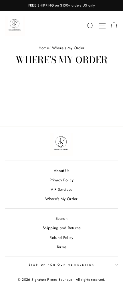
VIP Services (61, 189)
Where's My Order (61, 199)
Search (61, 218)
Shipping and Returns (61, 228)
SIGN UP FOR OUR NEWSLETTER (62, 265)
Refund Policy (61, 237)
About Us (62, 170)
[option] (61, 5)
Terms (62, 247)
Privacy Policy (61, 180)
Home (44, 48)
